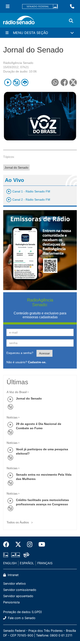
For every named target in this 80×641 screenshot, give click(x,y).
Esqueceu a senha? (19, 353)
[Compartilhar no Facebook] (64, 82)
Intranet (13, 575)
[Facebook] (7, 544)
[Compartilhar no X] (73, 82)
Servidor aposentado (18, 596)
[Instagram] (29, 544)
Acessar (44, 353)
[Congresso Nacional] (16, 555)
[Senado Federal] (40, 6)
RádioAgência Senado (18, 63)
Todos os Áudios (18, 522)
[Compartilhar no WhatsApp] (55, 82)
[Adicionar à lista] (16, 82)
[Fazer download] (25, 82)
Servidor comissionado (19, 590)
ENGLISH (10, 563)
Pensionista (11, 602)
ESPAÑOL (27, 563)
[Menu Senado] (7, 6)
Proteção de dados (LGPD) (22, 612)
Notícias (12, 417)
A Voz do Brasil (17, 392)
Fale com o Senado (21, 618)
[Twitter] (18, 544)
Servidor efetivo (14, 583)
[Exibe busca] (71, 21)
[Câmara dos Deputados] (6, 555)
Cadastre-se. (37, 362)
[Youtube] (40, 544)
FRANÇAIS (44, 563)
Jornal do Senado (16, 167)
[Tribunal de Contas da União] (25, 555)
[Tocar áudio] (8, 82)
